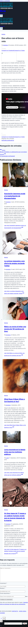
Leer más (15, 551)
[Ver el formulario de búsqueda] (1, 15)
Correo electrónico (5, 593)
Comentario (3, 583)
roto (12, 140)
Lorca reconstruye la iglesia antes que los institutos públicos (14, 452)
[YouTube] (5, 11)
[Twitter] (3, 11)
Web (26, 596)
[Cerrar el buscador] (1, 621)
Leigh (7, 458)
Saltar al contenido (5, 1)
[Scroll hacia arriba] (1, 618)
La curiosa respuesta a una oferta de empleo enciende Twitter (14, 263)
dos (10, 140)
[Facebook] (1, 11)
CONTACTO (15, 611)
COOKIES (2, 613)
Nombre (2, 588)
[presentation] (15, 175)
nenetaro (5, 45)
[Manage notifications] (24, 624)
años (3, 140)
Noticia (3, 34)
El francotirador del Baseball (7, 155)
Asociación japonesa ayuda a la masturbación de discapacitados (14, 196)
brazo (7, 140)
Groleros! (2, 13)
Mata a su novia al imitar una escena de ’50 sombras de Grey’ (15, 329)
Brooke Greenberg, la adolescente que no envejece (13, 151)
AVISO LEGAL (22, 611)
